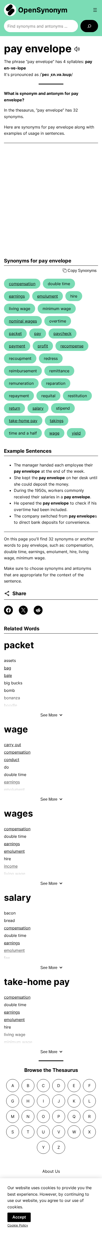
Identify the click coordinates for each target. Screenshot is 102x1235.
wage (54, 433)
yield (76, 433)
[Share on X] (23, 610)
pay (37, 333)
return (14, 408)
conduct (11, 759)
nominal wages (23, 321)
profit (43, 345)
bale (8, 675)
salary (38, 408)
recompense (71, 345)
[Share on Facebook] (8, 610)
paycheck (62, 333)
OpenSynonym (43, 10)
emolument (47, 296)
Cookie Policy (17, 1225)
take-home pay (23, 420)
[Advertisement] (51, 200)
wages (18, 813)
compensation (22, 283)
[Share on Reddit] (38, 610)
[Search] (89, 26)
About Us (51, 1171)
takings (56, 420)
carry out (12, 744)
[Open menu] (95, 10)
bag (7, 667)
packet (15, 333)
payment (17, 345)
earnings (17, 296)
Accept (19, 1217)
